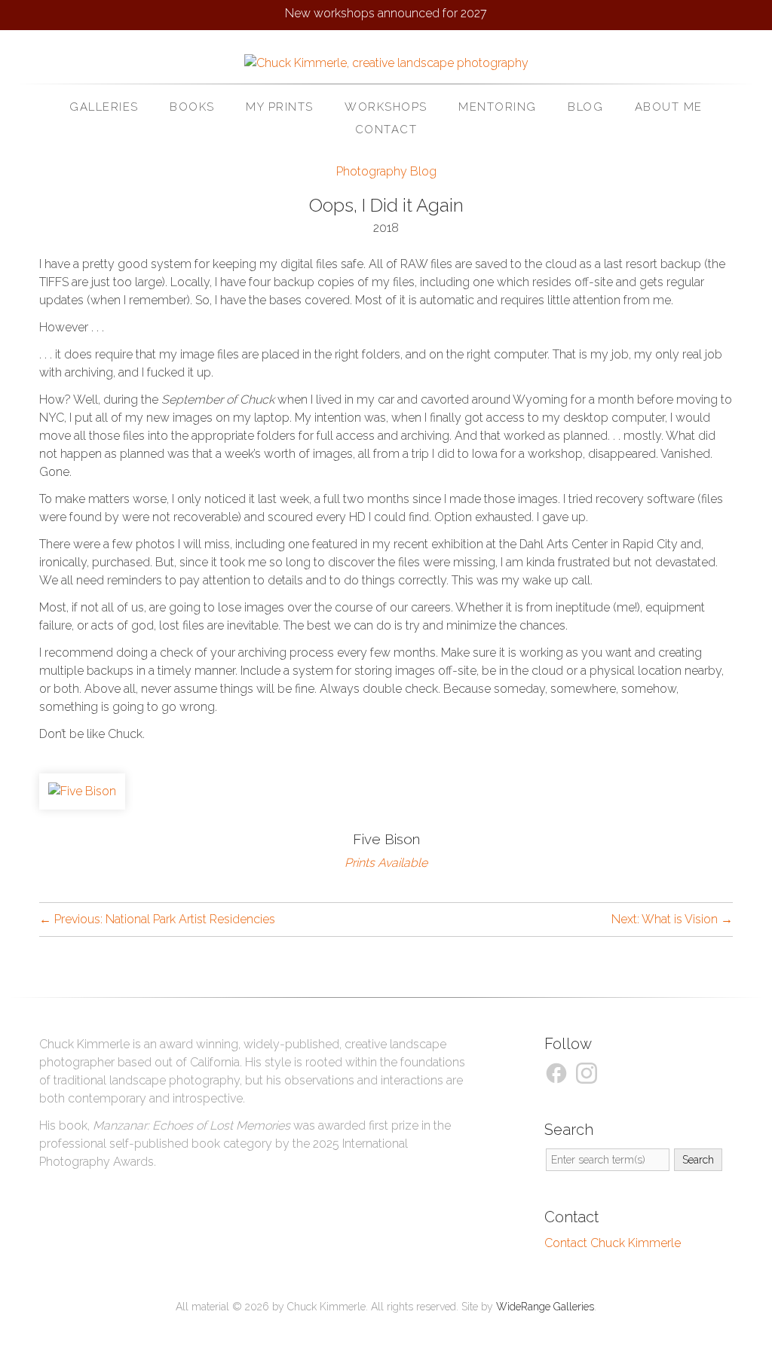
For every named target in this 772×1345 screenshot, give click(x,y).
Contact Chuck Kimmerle (612, 1243)
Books (192, 107)
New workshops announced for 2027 (386, 13)
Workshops (386, 107)
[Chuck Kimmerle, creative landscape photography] (386, 63)
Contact (386, 129)
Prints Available (386, 862)
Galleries (104, 107)
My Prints (280, 107)
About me (669, 107)
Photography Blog (386, 171)
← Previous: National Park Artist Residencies (157, 919)
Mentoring (497, 107)
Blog (585, 107)
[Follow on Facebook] (558, 1072)
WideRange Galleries (545, 1307)
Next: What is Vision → (672, 919)
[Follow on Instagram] (589, 1072)
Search (698, 1160)
